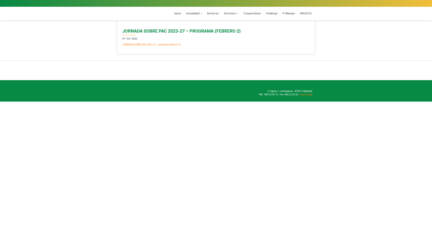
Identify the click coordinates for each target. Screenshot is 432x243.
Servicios (230, 13)
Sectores (213, 13)
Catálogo (272, 13)
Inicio (177, 13)
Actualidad (193, 13)
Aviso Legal (306, 94)
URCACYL (306, 13)
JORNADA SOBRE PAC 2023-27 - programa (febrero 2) (151, 44)
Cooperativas (252, 13)
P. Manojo (289, 13)
